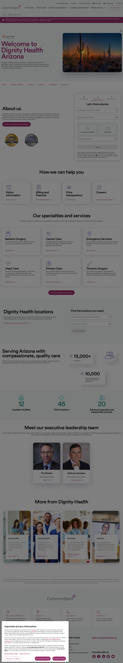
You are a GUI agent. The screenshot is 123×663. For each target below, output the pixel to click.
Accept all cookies (59, 658)
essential (32, 631)
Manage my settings (13, 658)
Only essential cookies (43, 658)
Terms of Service (25, 653)
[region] (35, 641)
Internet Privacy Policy (11, 653)
